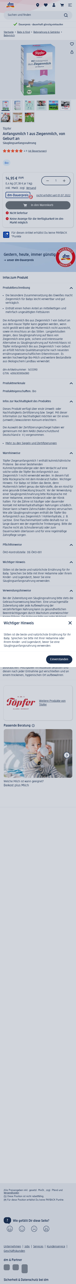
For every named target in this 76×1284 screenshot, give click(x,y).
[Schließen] (70, 622)
